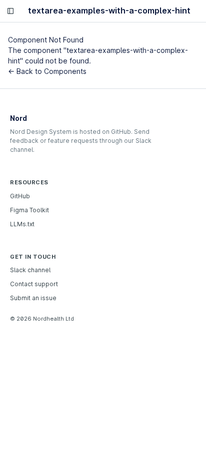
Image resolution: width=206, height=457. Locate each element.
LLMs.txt (22, 224)
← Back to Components (47, 71)
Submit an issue (33, 298)
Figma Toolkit (29, 210)
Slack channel (30, 270)
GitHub (20, 196)
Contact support (34, 284)
